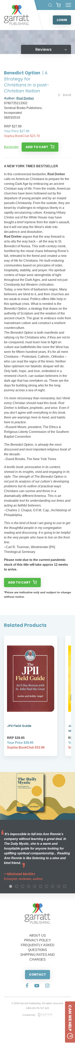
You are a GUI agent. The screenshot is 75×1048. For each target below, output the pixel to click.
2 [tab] (17, 886)
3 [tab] (23, 886)
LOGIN (62, 20)
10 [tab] (65, 886)
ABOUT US (37, 935)
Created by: (29, 1015)
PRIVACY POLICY (37, 940)
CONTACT (37, 974)
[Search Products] (50, 5)
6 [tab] (41, 886)
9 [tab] (59, 886)
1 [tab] (11, 886)
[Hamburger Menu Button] (68, 5)
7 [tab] (47, 886)
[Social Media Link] (27, 986)
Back (67, 95)
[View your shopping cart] (58, 5)
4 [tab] (29, 886)
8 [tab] (53, 886)
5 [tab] (35, 886)
